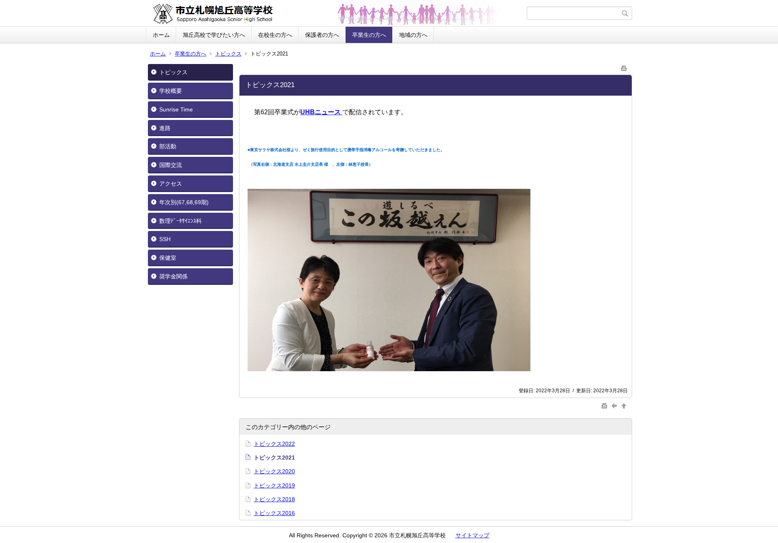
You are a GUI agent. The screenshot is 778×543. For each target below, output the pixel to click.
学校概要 (170, 91)
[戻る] (615, 405)
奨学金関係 (173, 276)
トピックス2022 (274, 443)
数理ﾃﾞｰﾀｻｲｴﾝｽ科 (180, 221)
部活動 (167, 146)
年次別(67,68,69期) (184, 202)
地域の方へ (413, 35)
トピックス (228, 54)
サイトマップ (472, 535)
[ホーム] (337, 13)
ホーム (161, 35)
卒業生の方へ (369, 35)
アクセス (170, 183)
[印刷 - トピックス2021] (624, 67)
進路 (165, 128)
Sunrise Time (176, 109)
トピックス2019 (274, 485)
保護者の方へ (322, 35)
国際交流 (170, 165)
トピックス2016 (274, 513)
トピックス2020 (274, 471)
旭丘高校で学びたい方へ (214, 35)
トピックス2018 (274, 499)
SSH (165, 239)
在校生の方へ (275, 35)
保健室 (167, 257)
